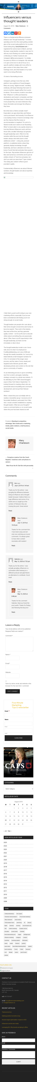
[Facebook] (5, 33)
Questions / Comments (8, 1049)
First (6, 726)
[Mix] (19, 33)
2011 (5, 891)
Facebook (22, 931)
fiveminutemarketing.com (10, 934)
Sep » (9, 831)
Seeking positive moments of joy (11, 1016)
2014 (5, 880)
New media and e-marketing (21, 423)
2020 (5, 860)
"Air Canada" (19, 913)
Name (7, 654)
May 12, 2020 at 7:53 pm (22, 561)
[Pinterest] (16, 33)
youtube (6, 955)
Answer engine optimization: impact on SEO (14, 1019)
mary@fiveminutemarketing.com (15, 1000)
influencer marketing (9, 937)
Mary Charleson (20, 26)
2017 (5, 870)
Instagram (18, 937)
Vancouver (28, 949)
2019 (5, 863)
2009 (5, 898)
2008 (5, 901)
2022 (5, 853)
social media (9, 428)
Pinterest (17, 943)
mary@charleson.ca (9, 1002)
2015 (5, 877)
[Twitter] (9, 33)
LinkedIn (25, 937)
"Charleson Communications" (11, 916)
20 (6, 820)
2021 (5, 856)
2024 (5, 846)
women (16, 952)
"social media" (18, 919)
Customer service (23, 928)
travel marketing (8, 949)
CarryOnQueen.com (21, 46)
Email (7, 663)
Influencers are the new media (10, 1023)
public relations (15, 426)
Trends (15, 949)
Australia (12, 925)
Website (8, 672)
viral (5, 952)
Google (19, 934)
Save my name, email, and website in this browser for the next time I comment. (18, 685)
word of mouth (24, 952)
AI (24, 922)
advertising (19, 922)
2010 (5, 894)
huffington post (27, 934)
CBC (5, 928)
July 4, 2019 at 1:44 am (21, 485)
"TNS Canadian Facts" (9, 922)
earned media (14, 931)
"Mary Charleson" (8, 919)
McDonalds (24, 940)
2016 (5, 874)
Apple (6, 925)
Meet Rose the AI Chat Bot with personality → (19, 467)
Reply (10, 511)
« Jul (5, 831)
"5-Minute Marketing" (9, 913)
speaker (30, 946)
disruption (7, 931)
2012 (5, 887)
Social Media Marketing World (19, 946)
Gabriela (17, 559)
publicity (23, 943)
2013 (5, 884)
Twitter (21, 949)
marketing (7, 940)
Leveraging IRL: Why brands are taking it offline (15, 1027)
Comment (9, 636)
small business (25, 426)
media (7, 426)
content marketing (13, 928)
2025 (5, 842)
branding (18, 925)
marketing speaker (16, 940)
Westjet (10, 952)
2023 (5, 849)
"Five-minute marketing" (25, 916)
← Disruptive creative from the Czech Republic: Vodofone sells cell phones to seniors (18, 459)
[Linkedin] (12, 33)
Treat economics (7, 1012)
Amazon (29, 922)
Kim (15, 483)
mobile (11, 943)
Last (6, 733)
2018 (5, 867)
